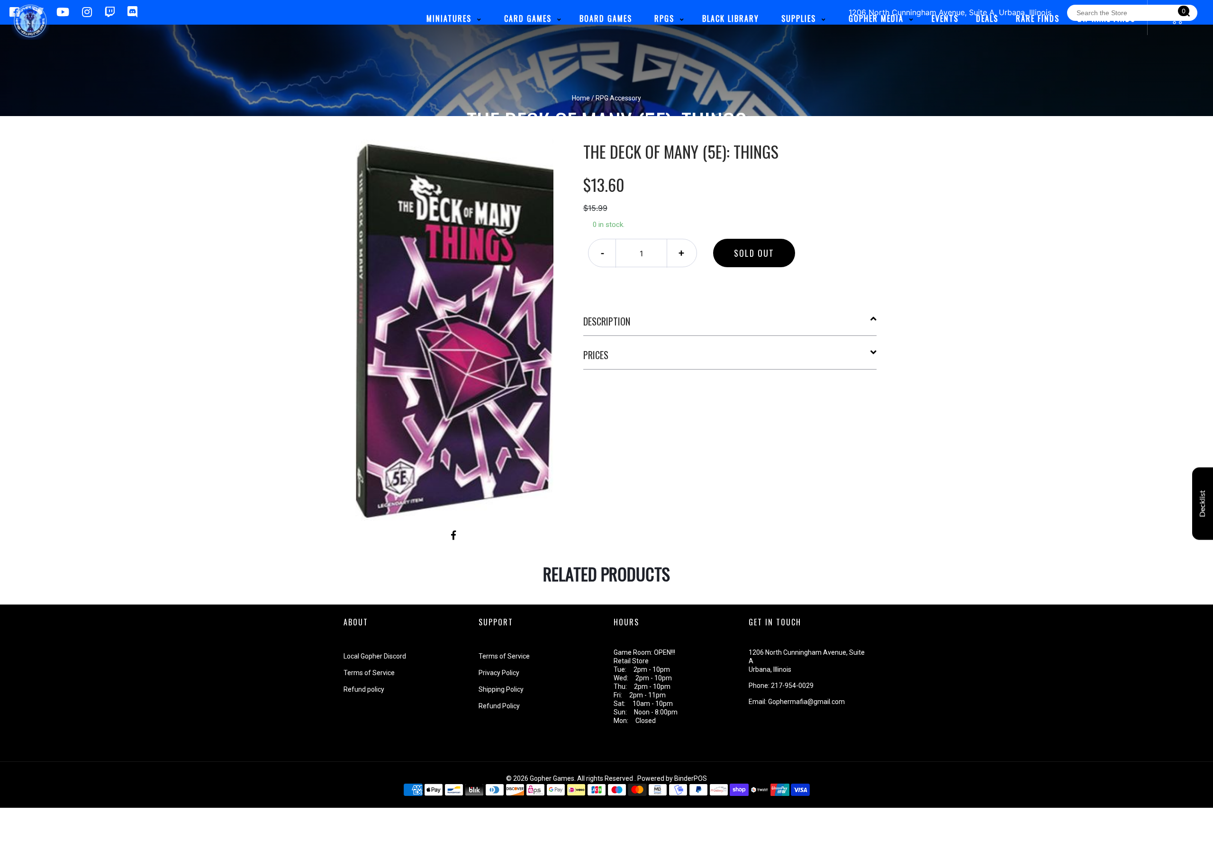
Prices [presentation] (595, 355)
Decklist (1202, 503)
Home (581, 98)
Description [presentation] (606, 321)
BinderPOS (690, 778)
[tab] (730, 325)
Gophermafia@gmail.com (806, 701)
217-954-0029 (792, 685)
